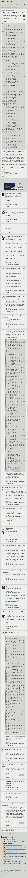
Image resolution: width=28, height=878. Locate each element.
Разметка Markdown (18, 870)
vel (6, 261)
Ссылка (4, 176)
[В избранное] (23, 16)
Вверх (25, 870)
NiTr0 (6, 520)
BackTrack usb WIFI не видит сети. (14, 863)
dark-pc (7, 172)
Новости (3, 4)
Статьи (13, 4)
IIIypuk (6, 202)
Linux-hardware (10, 10)
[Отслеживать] (23, 20)
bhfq (6, 796)
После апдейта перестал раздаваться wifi (16, 853)
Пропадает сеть (10, 839)
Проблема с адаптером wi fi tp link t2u (15, 849)
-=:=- (7, 611)
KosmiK (7, 604)
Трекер (11, 7)
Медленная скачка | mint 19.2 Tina (14, 845)
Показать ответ (9, 311)
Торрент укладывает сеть (13, 12)
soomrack (7, 217)
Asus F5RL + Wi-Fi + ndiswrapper (14, 847)
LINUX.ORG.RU (6, 2)
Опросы (7, 7)
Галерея (8, 4)
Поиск (15, 7)
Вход (25, 4)
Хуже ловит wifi (9, 851)
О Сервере (3, 870)
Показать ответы (10, 264)
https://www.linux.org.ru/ (5, 873)
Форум (2, 7)
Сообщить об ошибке (5, 871)
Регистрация (19, 4)
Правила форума (9, 870)
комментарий (9, 268)
